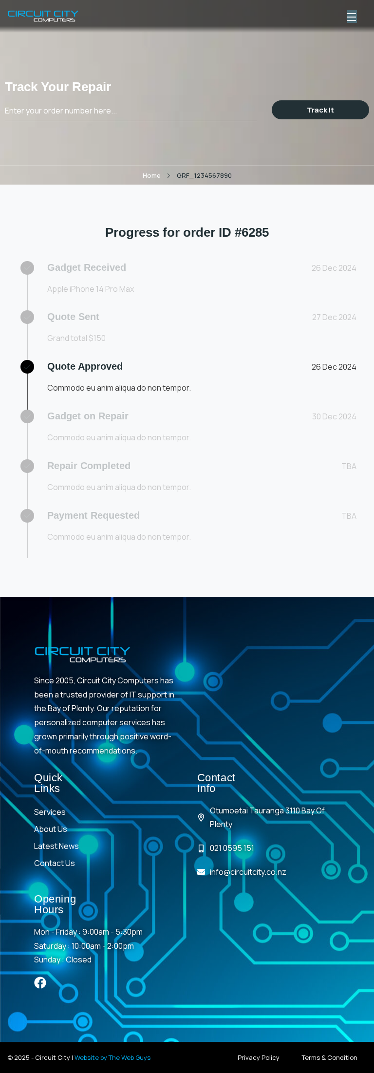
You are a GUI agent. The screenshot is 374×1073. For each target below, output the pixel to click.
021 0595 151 (232, 848)
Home (152, 175)
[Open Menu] (352, 16)
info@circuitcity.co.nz (248, 871)
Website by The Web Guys (112, 1057)
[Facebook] (40, 983)
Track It (320, 110)
